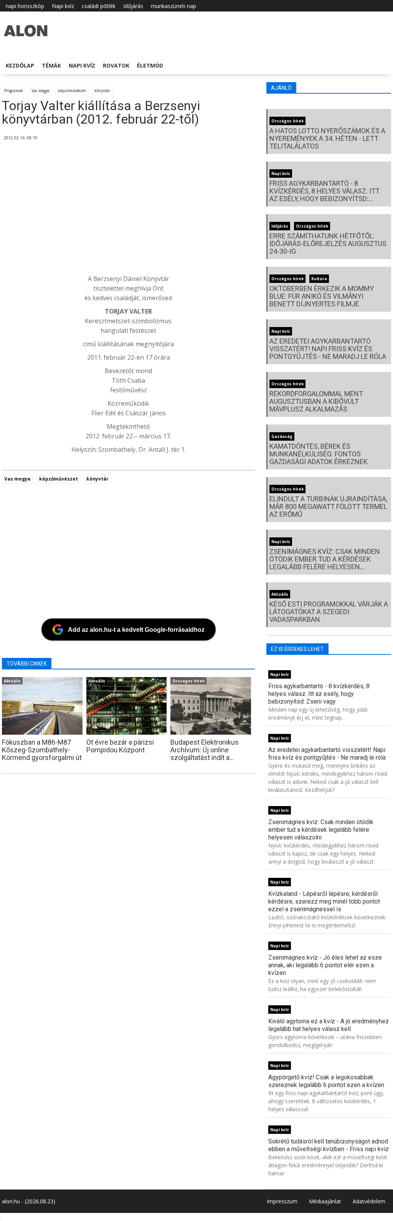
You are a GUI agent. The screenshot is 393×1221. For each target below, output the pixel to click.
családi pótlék (99, 6)
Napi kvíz (63, 6)
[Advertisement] (195, 210)
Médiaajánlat (325, 1201)
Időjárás (133, 6)
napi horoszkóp (25, 6)
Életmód (150, 65)
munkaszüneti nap (173, 6)
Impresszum (282, 1201)
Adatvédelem (369, 1201)
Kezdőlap (20, 65)
